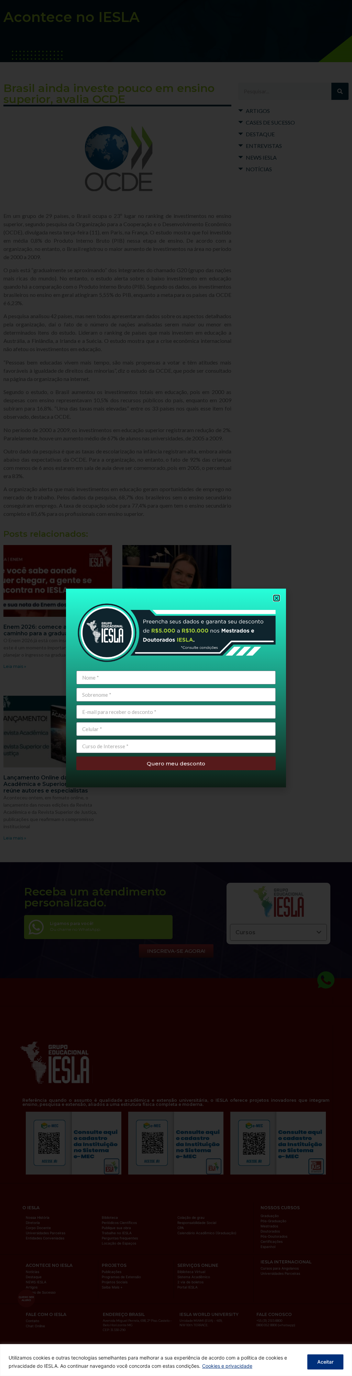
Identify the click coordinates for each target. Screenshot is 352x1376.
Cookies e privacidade (227, 1366)
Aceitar (325, 1362)
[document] (176, 688)
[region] (176, 1360)
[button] (276, 598)
